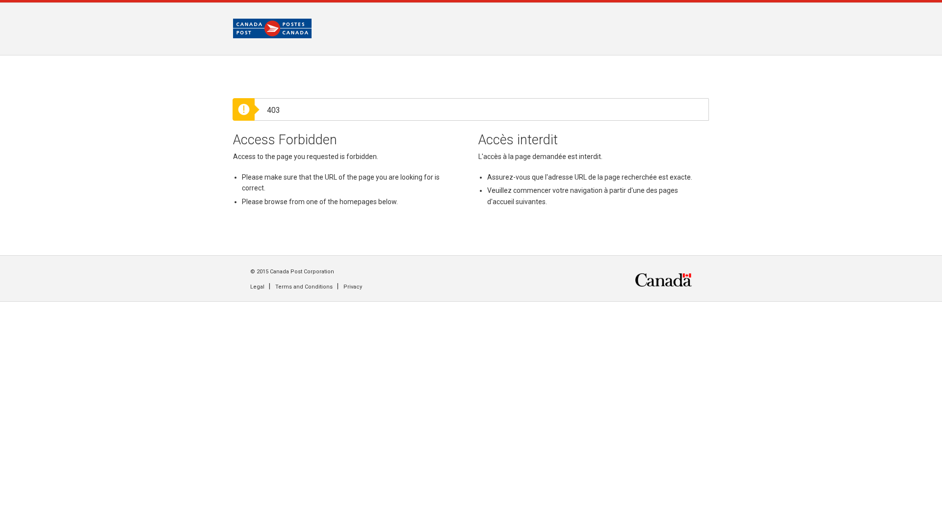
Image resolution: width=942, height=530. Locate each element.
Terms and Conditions (304, 287)
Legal (257, 287)
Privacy (352, 287)
